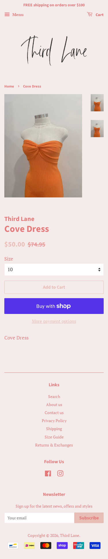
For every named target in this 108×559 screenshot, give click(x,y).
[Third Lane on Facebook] (48, 474)
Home (9, 86)
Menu (17, 14)
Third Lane (69, 535)
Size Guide (54, 437)
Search (54, 396)
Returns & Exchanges (54, 445)
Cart (99, 15)
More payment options (54, 321)
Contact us (54, 412)
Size (8, 258)
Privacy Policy (54, 420)
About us (54, 404)
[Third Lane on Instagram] (60, 474)
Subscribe (89, 518)
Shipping (54, 428)
